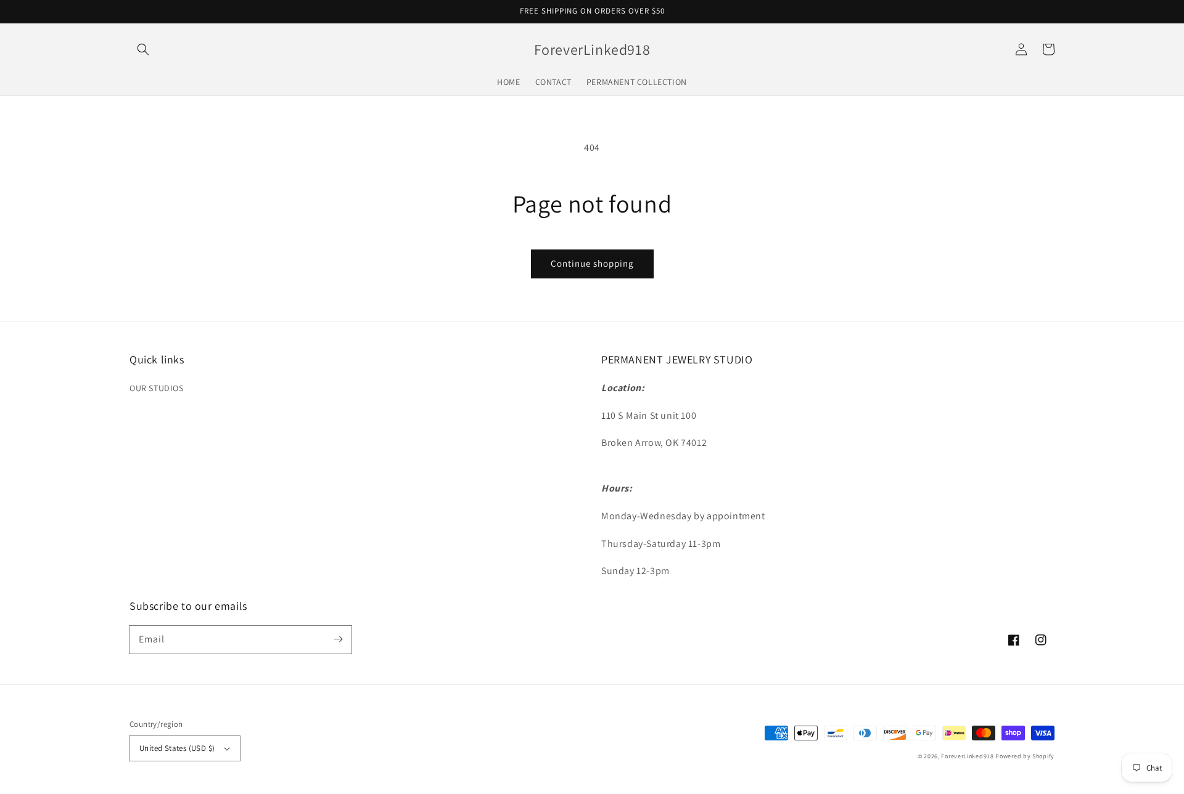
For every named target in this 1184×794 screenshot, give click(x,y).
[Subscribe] (338, 639)
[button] (143, 49)
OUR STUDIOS (157, 388)
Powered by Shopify (1024, 756)
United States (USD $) (177, 748)
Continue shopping (592, 263)
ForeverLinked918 (967, 756)
